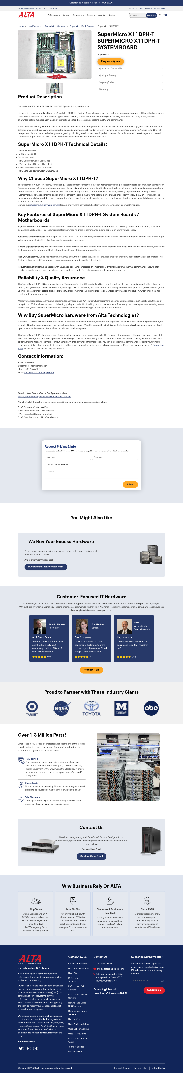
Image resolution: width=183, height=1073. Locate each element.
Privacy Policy (141, 1068)
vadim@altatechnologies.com (39, 373)
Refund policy (75, 1052)
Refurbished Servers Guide (78, 1040)
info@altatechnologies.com (110, 969)
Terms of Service (76, 1047)
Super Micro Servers (55, 26)
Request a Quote (110, 61)
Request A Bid (91, 670)
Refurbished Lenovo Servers (78, 996)
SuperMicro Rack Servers (82, 26)
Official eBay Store (77, 964)
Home (21, 26)
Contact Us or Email (91, 856)
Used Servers (34, 26)
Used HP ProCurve (77, 1034)
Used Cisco (73, 973)
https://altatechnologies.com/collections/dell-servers (44, 397)
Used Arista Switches (78, 1024)
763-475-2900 (104, 964)
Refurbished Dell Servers (76, 988)
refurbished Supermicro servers (44, 205)
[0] (164, 15)
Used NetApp (74, 1019)
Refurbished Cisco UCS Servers (77, 1004)
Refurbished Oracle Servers (77, 1013)
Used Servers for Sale (78, 968)
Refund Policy (158, 1068)
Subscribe (153, 990)
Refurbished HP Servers (75, 980)
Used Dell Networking (78, 1029)
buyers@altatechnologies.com (45, 567)
